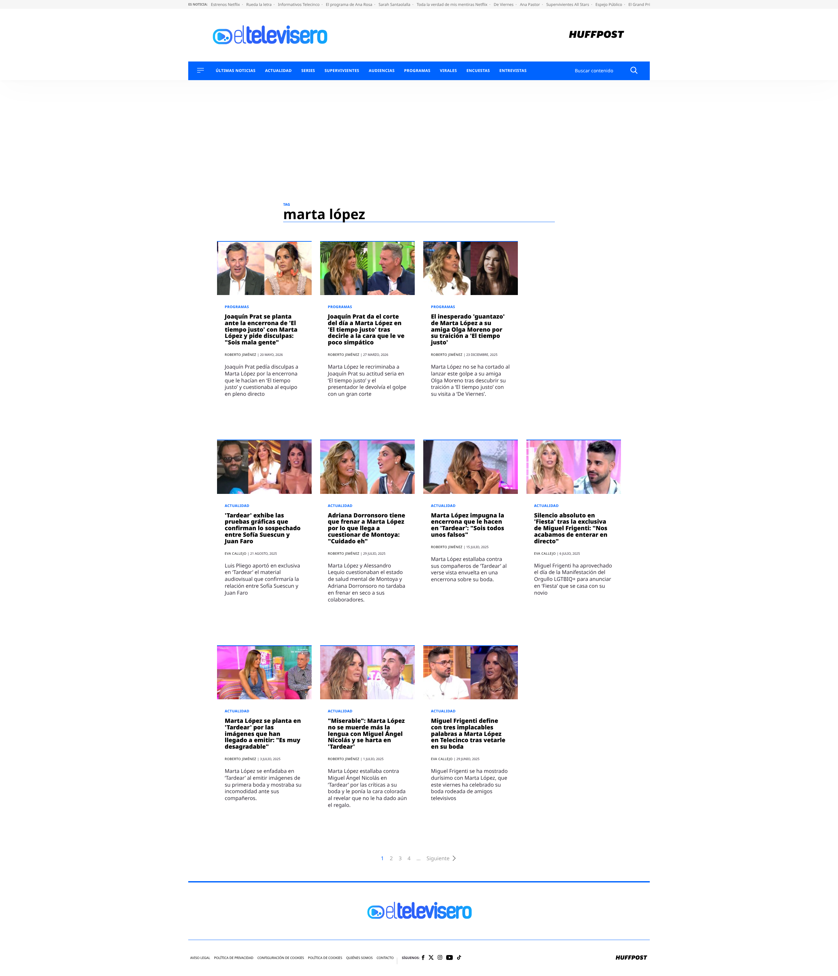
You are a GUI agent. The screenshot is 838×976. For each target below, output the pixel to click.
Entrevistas (513, 71)
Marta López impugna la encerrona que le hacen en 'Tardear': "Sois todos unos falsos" (467, 525)
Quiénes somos (359, 958)
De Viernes (504, 4)
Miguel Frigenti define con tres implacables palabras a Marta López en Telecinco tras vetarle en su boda (468, 734)
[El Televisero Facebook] (423, 958)
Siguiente (438, 858)
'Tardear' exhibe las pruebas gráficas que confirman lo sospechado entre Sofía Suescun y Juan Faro (263, 528)
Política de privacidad (233, 958)
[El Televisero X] (431, 958)
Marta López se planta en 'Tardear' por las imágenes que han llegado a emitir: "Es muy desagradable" (263, 734)
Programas (417, 71)
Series (308, 71)
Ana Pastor (530, 4)
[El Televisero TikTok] (459, 958)
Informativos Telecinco (299, 4)
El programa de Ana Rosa (349, 4)
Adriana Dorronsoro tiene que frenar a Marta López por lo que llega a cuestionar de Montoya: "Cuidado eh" (366, 528)
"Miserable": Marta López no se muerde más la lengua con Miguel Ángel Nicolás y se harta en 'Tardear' (366, 734)
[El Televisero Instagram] (440, 958)
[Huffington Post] (596, 35)
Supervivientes (341, 71)
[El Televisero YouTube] (449, 958)
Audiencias (381, 71)
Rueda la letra (259, 4)
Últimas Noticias (236, 71)
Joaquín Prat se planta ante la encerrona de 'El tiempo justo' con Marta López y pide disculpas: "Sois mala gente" (261, 329)
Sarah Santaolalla (394, 4)
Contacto (384, 958)
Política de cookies (325, 958)
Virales (448, 71)
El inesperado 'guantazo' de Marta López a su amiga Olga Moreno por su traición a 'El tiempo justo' (468, 329)
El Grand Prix (640, 4)
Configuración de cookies (280, 958)
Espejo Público (609, 4)
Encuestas (478, 71)
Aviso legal (200, 958)
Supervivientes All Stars (568, 4)
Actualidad (278, 71)
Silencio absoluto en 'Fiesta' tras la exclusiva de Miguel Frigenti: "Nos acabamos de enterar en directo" (571, 528)
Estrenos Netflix (226, 4)
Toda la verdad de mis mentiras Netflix (452, 4)
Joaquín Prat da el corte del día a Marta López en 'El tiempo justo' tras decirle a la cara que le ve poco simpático (366, 329)
